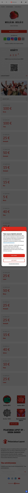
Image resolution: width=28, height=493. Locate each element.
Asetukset (14, 260)
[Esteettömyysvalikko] (26, 491)
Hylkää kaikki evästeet (14, 263)
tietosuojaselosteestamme (8, 242)
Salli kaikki (14, 255)
